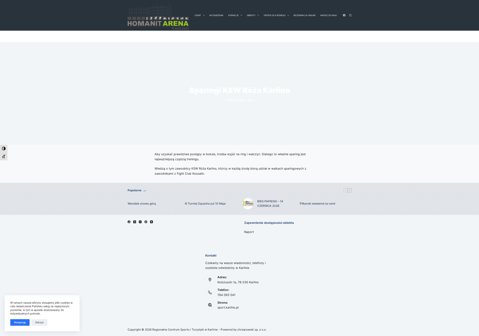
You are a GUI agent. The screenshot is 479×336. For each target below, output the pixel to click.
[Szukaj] (350, 15)
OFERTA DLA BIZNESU (275, 15)
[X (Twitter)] (134, 221)
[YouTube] (151, 221)
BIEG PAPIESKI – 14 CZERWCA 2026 (270, 204)
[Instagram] (140, 221)
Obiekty (251, 15)
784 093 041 (226, 295)
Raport (249, 232)
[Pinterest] (145, 221)
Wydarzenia (216, 15)
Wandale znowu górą (142, 203)
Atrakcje (233, 15)
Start (198, 15)
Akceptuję (20, 322)
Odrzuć (39, 322)
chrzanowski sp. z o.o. (251, 329)
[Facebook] (344, 15)
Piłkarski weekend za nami (317, 203)
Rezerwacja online (305, 15)
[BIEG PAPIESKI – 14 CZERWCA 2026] (248, 203)
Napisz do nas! (328, 15)
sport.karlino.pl (228, 307)
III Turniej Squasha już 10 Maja (205, 203)
